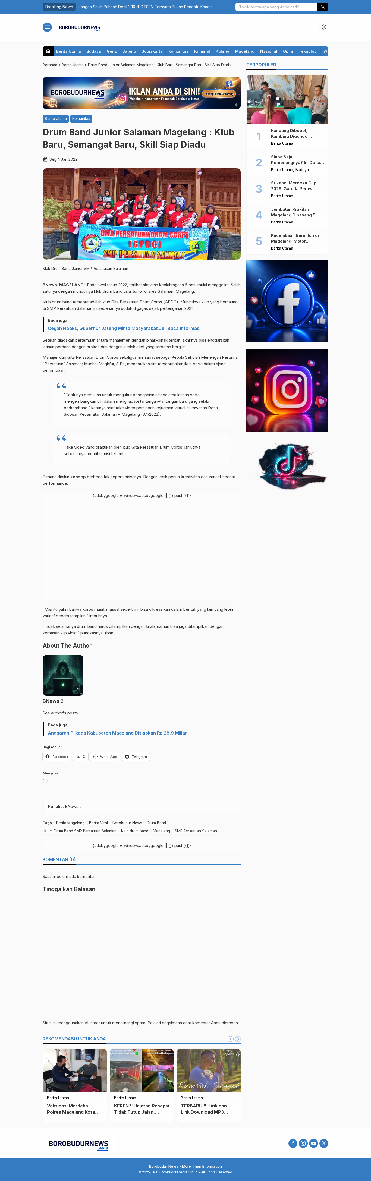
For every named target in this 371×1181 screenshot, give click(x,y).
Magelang (244, 51)
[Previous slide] (231, 1039)
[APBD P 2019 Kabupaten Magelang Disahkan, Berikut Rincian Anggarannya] (155, 1070)
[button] (322, 7)
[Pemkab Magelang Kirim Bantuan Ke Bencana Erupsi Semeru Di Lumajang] (88, 1070)
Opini (288, 51)
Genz (112, 51)
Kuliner (222, 51)
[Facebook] (292, 1143)
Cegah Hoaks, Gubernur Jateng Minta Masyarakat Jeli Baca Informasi (124, 328)
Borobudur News (127, 823)
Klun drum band (134, 831)
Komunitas (178, 51)
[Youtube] (313, 1143)
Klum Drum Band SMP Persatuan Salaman (80, 831)
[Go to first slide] (238, 1039)
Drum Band (156, 823)
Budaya (94, 51)
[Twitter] (323, 1143)
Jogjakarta (152, 51)
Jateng (129, 51)
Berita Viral (98, 823)
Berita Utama (68, 51)
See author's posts (60, 713)
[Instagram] (303, 1143)
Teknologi (308, 51)
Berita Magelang (70, 823)
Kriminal (202, 51)
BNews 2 (53, 701)
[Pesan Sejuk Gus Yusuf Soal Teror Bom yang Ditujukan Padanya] (222, 1070)
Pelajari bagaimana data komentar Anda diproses (192, 1022)
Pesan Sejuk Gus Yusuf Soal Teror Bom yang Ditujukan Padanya (219, 1112)
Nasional (268, 51)
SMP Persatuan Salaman (196, 831)
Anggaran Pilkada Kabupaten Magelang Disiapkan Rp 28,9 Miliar (117, 733)
